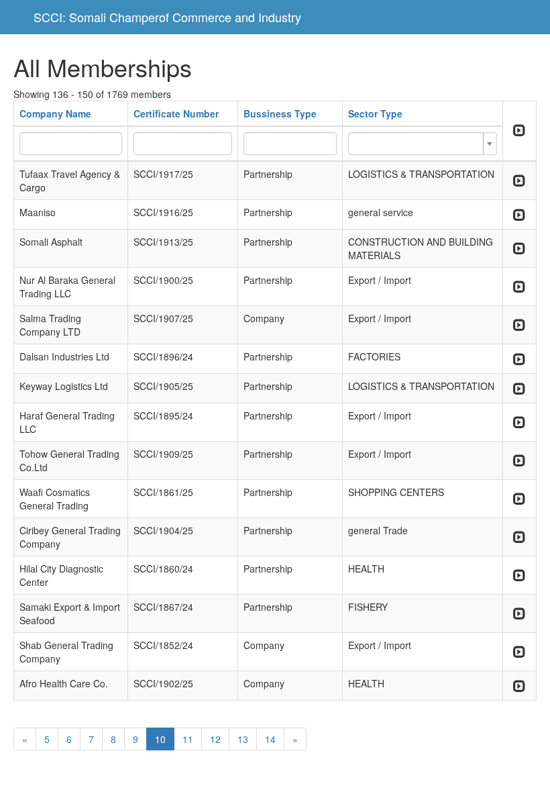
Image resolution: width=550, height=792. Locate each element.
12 (215, 739)
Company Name (55, 113)
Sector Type (375, 113)
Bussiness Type (280, 113)
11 (187, 739)
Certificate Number (176, 113)
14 (270, 739)
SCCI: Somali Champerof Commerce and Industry (167, 17)
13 (242, 739)
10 (160, 739)
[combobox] (422, 143)
